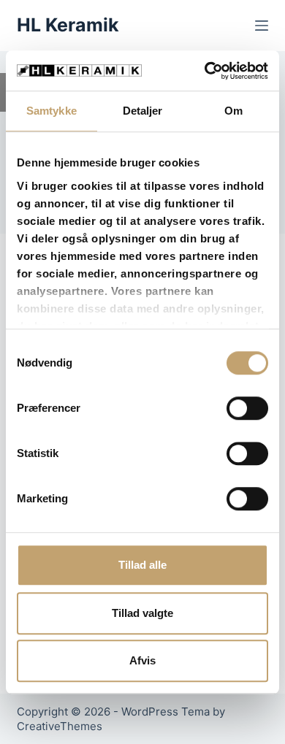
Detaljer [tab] (143, 110)
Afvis (142, 660)
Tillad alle (142, 565)
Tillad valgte (142, 613)
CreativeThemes (59, 726)
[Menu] (261, 25)
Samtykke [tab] (51, 110)
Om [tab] (233, 110)
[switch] (247, 408)
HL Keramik (68, 25)
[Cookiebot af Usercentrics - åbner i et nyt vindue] (205, 70)
